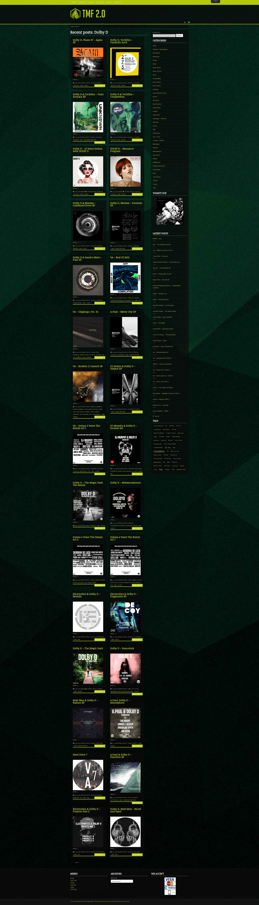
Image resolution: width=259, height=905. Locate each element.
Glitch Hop (156, 115)
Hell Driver (127, 471)
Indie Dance (156, 133)
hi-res (167, 447)
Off (140, 300)
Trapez (123, 85)
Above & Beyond (158, 426)
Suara (86, 85)
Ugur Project (96, 414)
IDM (154, 129)
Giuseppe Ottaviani (158, 447)
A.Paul (93, 352)
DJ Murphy (98, 407)
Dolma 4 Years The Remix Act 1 (125, 538)
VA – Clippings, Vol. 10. (86, 311)
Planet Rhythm (120, 248)
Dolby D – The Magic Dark (88, 648)
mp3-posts (156, 155)
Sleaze (123, 140)
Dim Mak (161, 436)
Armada (174, 429)
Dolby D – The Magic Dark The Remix (88, 484)
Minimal (155, 148)
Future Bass (156, 108)
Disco (154, 75)
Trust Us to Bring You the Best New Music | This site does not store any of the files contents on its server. (100, 901)
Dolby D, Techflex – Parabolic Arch (121, 41)
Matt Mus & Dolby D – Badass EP (85, 701)
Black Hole (181, 433)
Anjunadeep (166, 429)
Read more (99, 86)
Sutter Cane (114, 800)
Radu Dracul (81, 412)
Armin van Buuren (159, 433)
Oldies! (155, 159)
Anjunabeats (157, 429)
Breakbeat (156, 57)
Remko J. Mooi (89, 412)
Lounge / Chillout (158, 140)
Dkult (87, 355)
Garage (155, 111)
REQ (168, 462)
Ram (164, 462)
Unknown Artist (181, 469)
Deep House (157, 68)
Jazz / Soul (156, 137)
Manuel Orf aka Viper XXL (132, 582)
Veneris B (79, 357)
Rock (154, 173)
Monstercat (173, 455)
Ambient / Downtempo (160, 49)
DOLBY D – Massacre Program (122, 150)
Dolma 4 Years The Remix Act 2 (88, 538)
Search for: (156, 32)
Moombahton (157, 151)
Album (83, 191)
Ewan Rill (163, 440)
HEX (79, 639)
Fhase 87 (99, 83)
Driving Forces (82, 746)
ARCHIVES (114, 878)
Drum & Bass (157, 82)
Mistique (166, 455)
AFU (79, 854)
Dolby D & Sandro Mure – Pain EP (87, 258)
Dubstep (155, 89)
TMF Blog (73, 889)
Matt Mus (99, 743)
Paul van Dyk (167, 458)
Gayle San (113, 582)
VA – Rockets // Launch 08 (88, 366)
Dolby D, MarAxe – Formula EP (126, 204)
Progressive (156, 162)
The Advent (120, 355)
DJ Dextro (131, 409)
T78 (132, 471)
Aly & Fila (178, 425)
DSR (88, 798)
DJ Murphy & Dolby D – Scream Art (123, 427)
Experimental (157, 104)
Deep (154, 64)
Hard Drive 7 (80, 754)
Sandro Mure (77, 303)
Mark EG (123, 525)
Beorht (82, 355)
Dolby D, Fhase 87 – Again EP (88, 41)
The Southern (83, 414)
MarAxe (75, 248)
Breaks (155, 60)
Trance (155, 184)
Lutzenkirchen (115, 525)
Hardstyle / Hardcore (160, 119)
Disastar (94, 795)
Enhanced (156, 440)
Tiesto (155, 469)
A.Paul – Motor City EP (123, 311)
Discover (168, 436)
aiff (166, 426)
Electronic (156, 100)
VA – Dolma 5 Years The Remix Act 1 (86, 427)
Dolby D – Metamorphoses (125, 482)
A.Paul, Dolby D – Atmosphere (120, 701)
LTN (168, 451)
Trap (154, 188)
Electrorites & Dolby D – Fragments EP (124, 595)
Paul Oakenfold (158, 458)
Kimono (81, 409)
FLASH (85, 248)
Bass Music (156, 53)
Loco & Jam (87, 409)
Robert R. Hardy (158, 466)
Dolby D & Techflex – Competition (122, 95)
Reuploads (174, 462)
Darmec (134, 580)
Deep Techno (157, 71)
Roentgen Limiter (131, 525)
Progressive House (159, 166)
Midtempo (156, 144)
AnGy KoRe (138, 469)
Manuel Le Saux (175, 451)
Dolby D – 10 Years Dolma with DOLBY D (87, 150)
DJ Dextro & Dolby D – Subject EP (122, 367)
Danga (93, 580)
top (132, 300)
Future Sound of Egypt (170, 444)
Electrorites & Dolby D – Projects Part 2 (86, 810)
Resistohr (126, 691)
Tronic (75, 417)
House (155, 126)
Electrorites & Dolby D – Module (86, 595)
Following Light (158, 444)
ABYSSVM (131, 469)
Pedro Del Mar (177, 458)
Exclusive (170, 440)
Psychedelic (156, 170)
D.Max (155, 437)
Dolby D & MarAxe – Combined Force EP (84, 204)
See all (156, 416)
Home (72, 26)
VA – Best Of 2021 (119, 257)
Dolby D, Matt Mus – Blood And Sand (125, 810)
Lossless (76, 85)
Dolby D (93, 83)
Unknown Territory (90, 140)
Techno (83, 83)
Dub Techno (157, 86)
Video (72, 887)
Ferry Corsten (178, 440)
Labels (72, 883)
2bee (129, 580)
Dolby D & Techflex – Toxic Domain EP (88, 95)
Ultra (173, 469)
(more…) (75, 79)
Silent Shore (167, 466)
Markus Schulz (158, 455)
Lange (174, 447)
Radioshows (157, 462)
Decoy (117, 639)
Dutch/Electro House (159, 93)
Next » (77, 862)
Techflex (113, 85)
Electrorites (100, 637)
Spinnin (182, 466)
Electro (155, 97)
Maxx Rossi (83, 471)
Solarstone (175, 466)
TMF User (73, 880)
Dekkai (93, 407)
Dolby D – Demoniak (122, 648)
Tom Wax (128, 300)
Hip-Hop (155, 122)
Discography (157, 78)
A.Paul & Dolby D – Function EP (121, 756)
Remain (89, 357)
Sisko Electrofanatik (117, 300)
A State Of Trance (171, 433)
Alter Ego (171, 425)
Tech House (157, 177)
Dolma (86, 194)
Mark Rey (76, 798)
